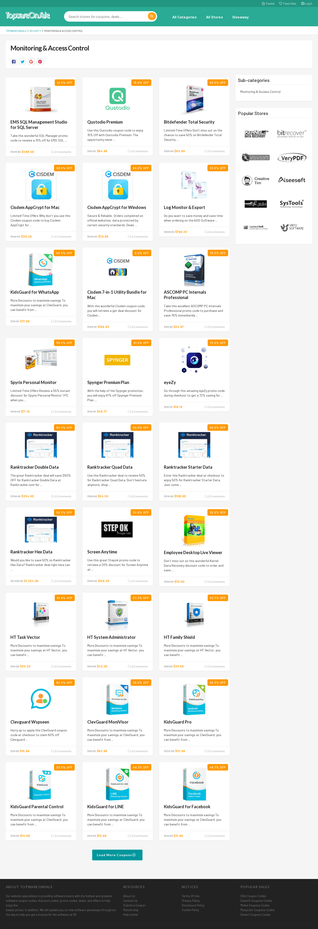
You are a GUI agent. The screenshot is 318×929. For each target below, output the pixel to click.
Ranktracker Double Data (34, 467)
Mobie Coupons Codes (255, 905)
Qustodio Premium (105, 122)
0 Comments (62, 151)
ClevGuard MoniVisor (108, 721)
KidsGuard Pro (178, 721)
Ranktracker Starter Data (188, 467)
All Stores (214, 17)
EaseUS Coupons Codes (256, 900)
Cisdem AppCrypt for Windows (116, 207)
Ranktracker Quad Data (109, 467)
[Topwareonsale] (28, 15)
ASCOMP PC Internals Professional (185, 294)
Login (308, 3)
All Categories (184, 17)
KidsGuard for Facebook (187, 806)
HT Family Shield (179, 637)
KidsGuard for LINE (105, 806)
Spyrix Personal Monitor (33, 382)
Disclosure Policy (193, 905)
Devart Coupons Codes (255, 914)
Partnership (131, 910)
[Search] (152, 16)
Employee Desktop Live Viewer (193, 552)
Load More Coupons (115, 855)
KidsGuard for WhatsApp (34, 292)
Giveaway (240, 17)
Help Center (131, 914)
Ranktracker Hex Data (31, 551)
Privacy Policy (191, 900)
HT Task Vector (25, 637)
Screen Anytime (102, 551)
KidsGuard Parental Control (37, 806)
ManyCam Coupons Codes (257, 910)
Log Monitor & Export (184, 207)
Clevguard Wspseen (29, 721)
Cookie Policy (190, 910)
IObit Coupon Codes (253, 896)
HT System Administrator (111, 637)
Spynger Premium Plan (108, 382)
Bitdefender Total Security (189, 122)
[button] (13, 61)
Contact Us (130, 900)
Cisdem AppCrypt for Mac (35, 207)
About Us (129, 896)
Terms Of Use (191, 896)
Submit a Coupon (134, 905)
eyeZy (170, 382)
